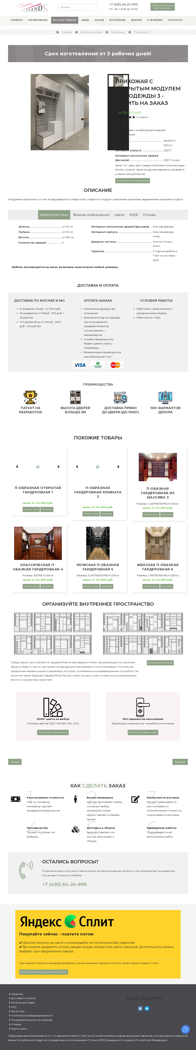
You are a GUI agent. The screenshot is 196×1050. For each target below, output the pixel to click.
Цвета (119, 215)
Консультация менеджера (132, 180)
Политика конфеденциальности (31, 1015)
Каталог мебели (64, 20)
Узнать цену (31, 509)
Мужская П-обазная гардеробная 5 (98, 567)
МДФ (133, 215)
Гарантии (17, 993)
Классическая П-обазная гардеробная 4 (38, 567)
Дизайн (136, 20)
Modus (168, 241)
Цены (85, 20)
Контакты (175, 20)
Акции (99, 20)
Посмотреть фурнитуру (143, 732)
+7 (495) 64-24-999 (123, 4)
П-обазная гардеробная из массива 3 (157, 493)
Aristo (156, 245)
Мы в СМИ (17, 1011)
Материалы (117, 20)
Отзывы (149, 215)
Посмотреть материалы (53, 732)
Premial (158, 241)
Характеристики (54, 215)
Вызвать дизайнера (160, 662)
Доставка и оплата (23, 998)
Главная (17, 20)
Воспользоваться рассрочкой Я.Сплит (43, 972)
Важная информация (91, 215)
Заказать (47, 509)
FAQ (13, 1006)
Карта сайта (19, 1028)
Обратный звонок (163, 6)
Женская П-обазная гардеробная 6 (158, 567)
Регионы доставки (23, 1002)
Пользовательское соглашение (32, 1019)
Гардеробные (38, 20)
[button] (18, 112)
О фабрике (155, 20)
